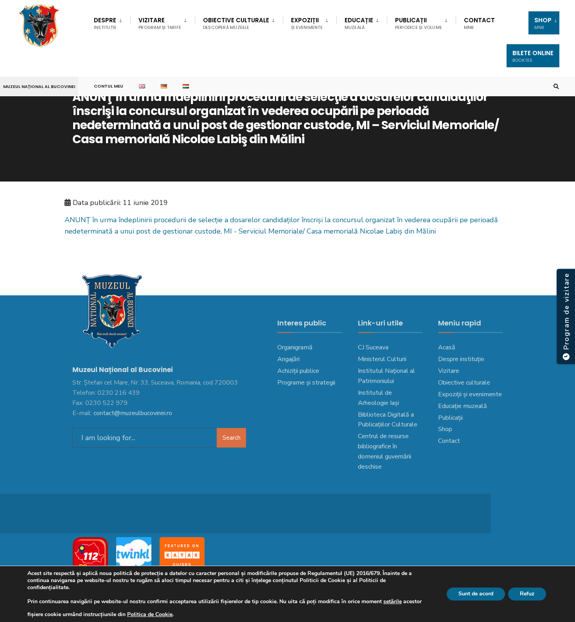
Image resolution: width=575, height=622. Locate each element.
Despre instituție (461, 359)
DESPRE (105, 23)
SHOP (543, 23)
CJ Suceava (373, 347)
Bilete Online (532, 56)
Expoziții (307, 23)
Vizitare (159, 23)
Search (232, 438)
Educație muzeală (462, 406)
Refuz (527, 593)
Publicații (418, 23)
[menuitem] (112, 21)
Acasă (446, 347)
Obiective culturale (236, 23)
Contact (479, 23)
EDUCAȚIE (359, 23)
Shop (445, 429)
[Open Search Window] (556, 86)
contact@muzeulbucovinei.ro (132, 413)
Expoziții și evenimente (470, 394)
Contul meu (108, 86)
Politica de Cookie (149, 614)
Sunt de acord (475, 593)
